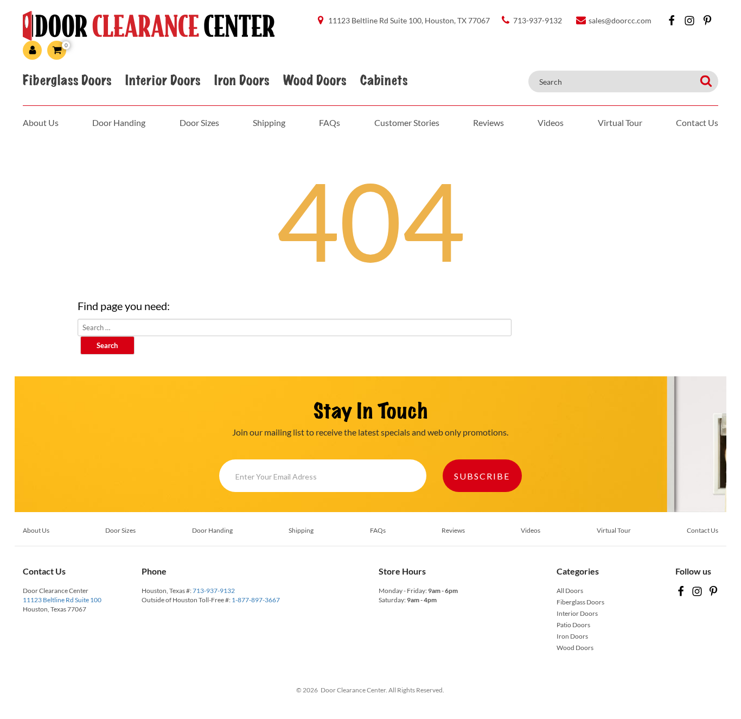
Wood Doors (314, 80)
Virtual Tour (620, 122)
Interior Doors (162, 80)
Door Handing (118, 122)
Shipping (269, 122)
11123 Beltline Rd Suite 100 (62, 600)
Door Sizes (199, 122)
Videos (551, 122)
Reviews (488, 122)
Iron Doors (241, 80)
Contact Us (697, 122)
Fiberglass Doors (67, 80)
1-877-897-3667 (256, 600)
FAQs (329, 122)
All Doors (570, 590)
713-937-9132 (214, 590)
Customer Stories (406, 122)
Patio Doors (573, 625)
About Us (41, 122)
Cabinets (383, 80)
